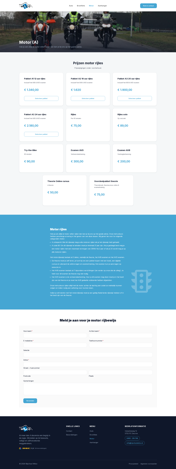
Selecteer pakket (41, 98)
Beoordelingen (71, 435)
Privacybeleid (133, 464)
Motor (91, 6)
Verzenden (30, 401)
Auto (71, 6)
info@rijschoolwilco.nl (135, 443)
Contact (69, 431)
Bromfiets (81, 6)
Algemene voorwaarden (149, 464)
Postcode (27, 376)
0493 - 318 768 (132, 438)
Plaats (91, 376)
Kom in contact (148, 6)
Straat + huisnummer (31, 368)
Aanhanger (102, 6)
